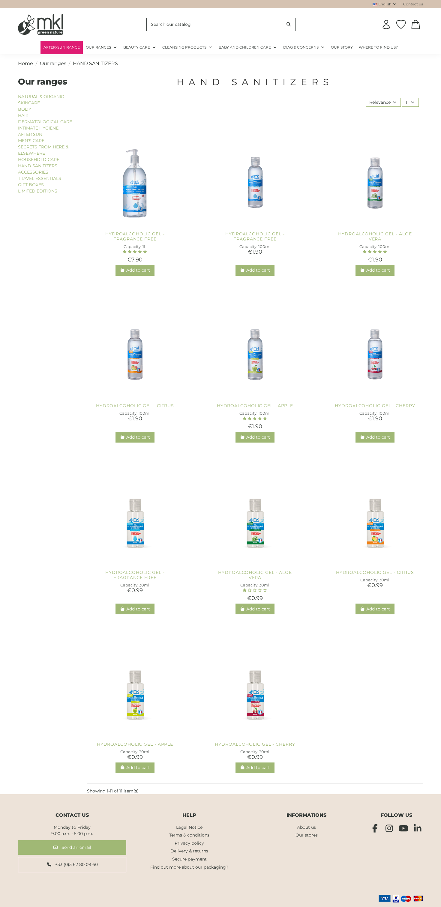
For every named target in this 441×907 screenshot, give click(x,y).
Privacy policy (189, 843)
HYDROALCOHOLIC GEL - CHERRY (375, 405)
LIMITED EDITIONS (37, 191)
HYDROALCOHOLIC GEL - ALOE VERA (375, 236)
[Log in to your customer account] (386, 24)
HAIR (23, 115)
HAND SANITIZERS (37, 166)
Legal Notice (189, 827)
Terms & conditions (189, 835)
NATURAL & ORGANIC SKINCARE (41, 100)
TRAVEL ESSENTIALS (39, 178)
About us (306, 827)
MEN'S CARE (31, 140)
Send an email (75, 847)
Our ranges (42, 81)
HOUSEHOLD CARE (38, 159)
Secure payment (189, 859)
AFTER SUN (30, 134)
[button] (304, 47)
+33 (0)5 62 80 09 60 (76, 864)
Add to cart (138, 270)
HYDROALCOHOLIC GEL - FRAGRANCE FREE (135, 236)
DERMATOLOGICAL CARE (45, 121)
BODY (24, 109)
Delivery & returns (189, 851)
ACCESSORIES (33, 172)
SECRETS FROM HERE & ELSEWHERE (43, 150)
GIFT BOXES (31, 184)
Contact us (413, 4)
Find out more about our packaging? (189, 867)
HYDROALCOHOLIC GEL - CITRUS (135, 405)
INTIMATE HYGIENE (38, 128)
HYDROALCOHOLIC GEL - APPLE (255, 405)
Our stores (307, 835)
